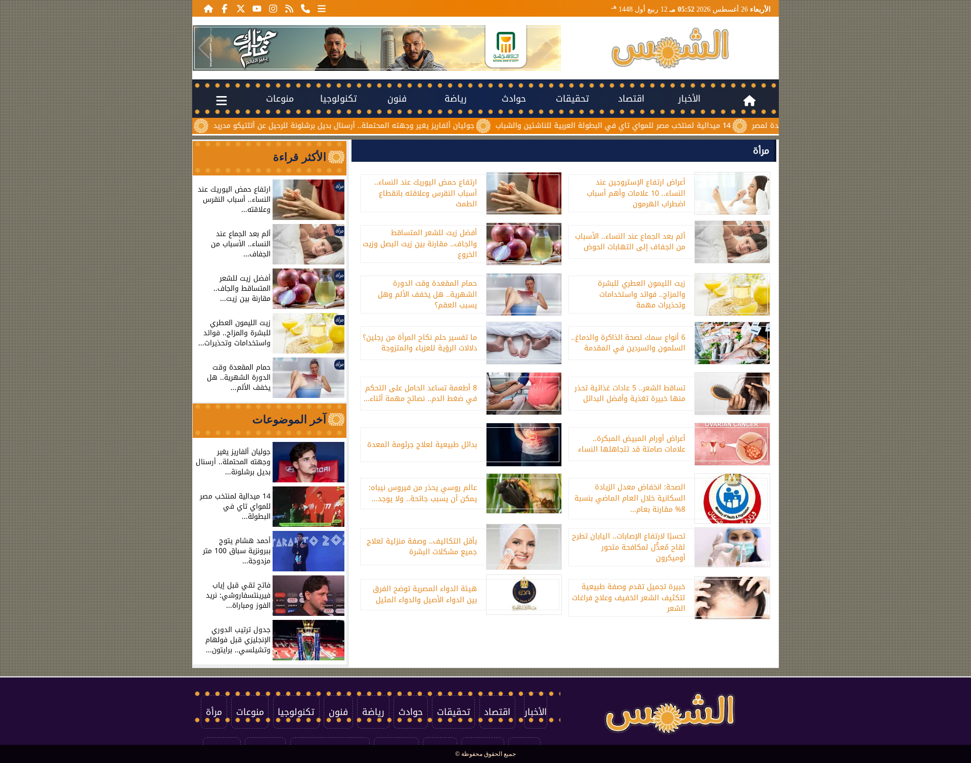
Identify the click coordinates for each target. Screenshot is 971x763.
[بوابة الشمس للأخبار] (670, 48)
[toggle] (221, 98)
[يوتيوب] (257, 8)
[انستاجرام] (273, 8)
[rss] (289, 8)
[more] (322, 8)
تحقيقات (572, 98)
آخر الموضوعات (289, 419)
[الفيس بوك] (224, 8)
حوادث (514, 98)
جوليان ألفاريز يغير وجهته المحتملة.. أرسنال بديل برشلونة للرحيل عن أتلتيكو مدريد (397, 125)
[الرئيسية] (208, 8)
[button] (204, 48)
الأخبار (689, 98)
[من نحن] (305, 8)
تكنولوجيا (338, 98)
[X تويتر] (241, 8)
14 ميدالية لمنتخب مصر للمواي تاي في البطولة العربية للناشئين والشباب (666, 125)
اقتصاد (631, 98)
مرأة (761, 150)
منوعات (280, 98)
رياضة (456, 98)
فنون (397, 98)
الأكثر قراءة (299, 157)
